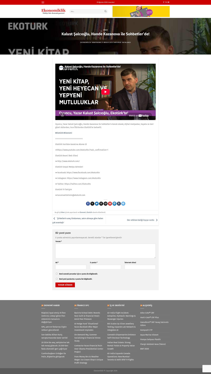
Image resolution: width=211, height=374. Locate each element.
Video (105, 30)
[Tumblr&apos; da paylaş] (119, 204)
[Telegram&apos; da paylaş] (123, 204)
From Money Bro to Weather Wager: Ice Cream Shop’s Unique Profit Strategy (88, 359)
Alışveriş (147, 305)
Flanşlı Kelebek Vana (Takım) (153, 344)
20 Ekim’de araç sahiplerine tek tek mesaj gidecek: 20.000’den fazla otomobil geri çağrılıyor (55, 345)
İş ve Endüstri (117, 305)
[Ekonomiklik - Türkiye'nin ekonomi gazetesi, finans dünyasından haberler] (53, 11)
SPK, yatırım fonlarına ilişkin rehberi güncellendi (54, 328)
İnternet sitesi (130, 263)
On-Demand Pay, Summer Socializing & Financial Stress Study (87, 338)
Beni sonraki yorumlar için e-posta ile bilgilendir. (78, 274)
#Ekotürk (59, 133)
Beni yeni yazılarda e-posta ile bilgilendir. (75, 279)
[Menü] (42, 2)
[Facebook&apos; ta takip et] (163, 2)
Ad (57, 263)
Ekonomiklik (85, 42)
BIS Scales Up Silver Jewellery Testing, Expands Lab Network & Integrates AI (121, 327)
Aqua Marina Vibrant (149, 335)
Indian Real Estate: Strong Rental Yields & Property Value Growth (121, 345)
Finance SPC (83, 305)
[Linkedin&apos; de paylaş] (114, 204)
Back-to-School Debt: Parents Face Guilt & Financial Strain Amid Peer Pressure (87, 316)
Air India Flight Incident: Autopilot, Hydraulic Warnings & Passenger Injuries (121, 316)
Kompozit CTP (146, 330)
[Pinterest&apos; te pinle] (110, 204)
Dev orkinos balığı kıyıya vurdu (141, 220)
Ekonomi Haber (52, 305)
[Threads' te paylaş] (101, 204)
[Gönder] (106, 11)
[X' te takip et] (166, 2)
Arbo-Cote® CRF (147, 313)
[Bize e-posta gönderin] (168, 2)
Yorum (58, 241)
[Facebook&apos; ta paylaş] (88, 204)
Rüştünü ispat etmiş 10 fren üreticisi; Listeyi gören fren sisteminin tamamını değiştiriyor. (53, 317)
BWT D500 (144, 349)
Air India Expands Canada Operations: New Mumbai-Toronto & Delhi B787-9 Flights (120, 356)
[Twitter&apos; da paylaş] (97, 204)
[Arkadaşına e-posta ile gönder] (106, 204)
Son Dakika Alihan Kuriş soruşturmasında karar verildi (54, 336)
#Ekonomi (67, 133)
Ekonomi (83, 212)
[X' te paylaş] (92, 204)
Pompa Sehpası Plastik (150, 339)
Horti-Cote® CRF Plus (149, 317)
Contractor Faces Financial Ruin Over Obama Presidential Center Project (88, 348)
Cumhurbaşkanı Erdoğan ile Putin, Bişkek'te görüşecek (53, 355)
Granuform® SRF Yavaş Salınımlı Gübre (154, 324)
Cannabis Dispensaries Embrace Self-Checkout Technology (121, 336)
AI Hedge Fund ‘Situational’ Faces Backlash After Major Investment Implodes (86, 327)
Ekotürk (89, 212)
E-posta (93, 263)
